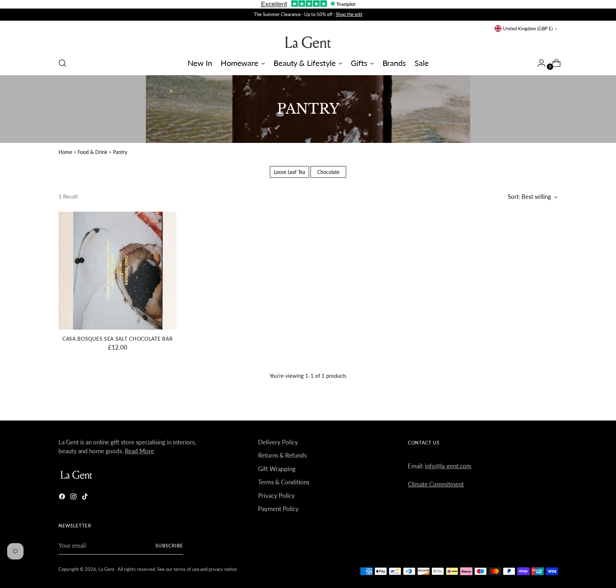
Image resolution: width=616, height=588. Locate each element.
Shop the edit (349, 14)
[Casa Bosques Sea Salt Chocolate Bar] (117, 271)
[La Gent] (308, 42)
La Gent (106, 569)
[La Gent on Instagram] (74, 497)
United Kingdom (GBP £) (528, 28)
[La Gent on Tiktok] (85, 497)
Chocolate (328, 172)
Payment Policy (278, 508)
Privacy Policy (276, 495)
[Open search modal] (62, 63)
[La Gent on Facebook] (62, 497)
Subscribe (169, 545)
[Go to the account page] (539, 63)
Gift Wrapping (277, 469)
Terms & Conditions (283, 482)
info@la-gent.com (448, 466)
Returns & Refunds (282, 455)
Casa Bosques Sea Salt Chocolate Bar (117, 339)
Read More (139, 451)
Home (65, 152)
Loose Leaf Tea (289, 172)
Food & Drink (93, 152)
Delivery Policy (278, 442)
